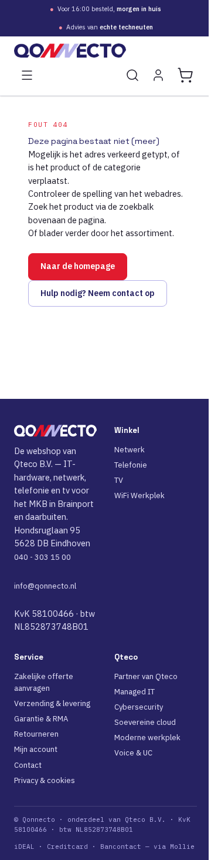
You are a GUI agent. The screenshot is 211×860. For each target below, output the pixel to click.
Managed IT (134, 692)
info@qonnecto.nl (45, 586)
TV (118, 480)
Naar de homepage (77, 266)
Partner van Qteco (146, 676)
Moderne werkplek (147, 738)
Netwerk (129, 450)
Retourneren (36, 734)
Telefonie (130, 465)
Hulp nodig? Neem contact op (97, 293)
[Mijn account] (158, 75)
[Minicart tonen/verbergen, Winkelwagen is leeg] (185, 75)
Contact (28, 765)
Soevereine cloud (145, 722)
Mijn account (35, 749)
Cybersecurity (138, 707)
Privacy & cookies (44, 780)
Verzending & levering (52, 703)
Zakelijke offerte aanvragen (43, 682)
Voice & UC (133, 753)
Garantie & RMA (41, 719)
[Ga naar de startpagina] (105, 50)
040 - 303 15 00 (42, 557)
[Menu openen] (27, 75)
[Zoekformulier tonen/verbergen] (132, 75)
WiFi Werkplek (139, 495)
